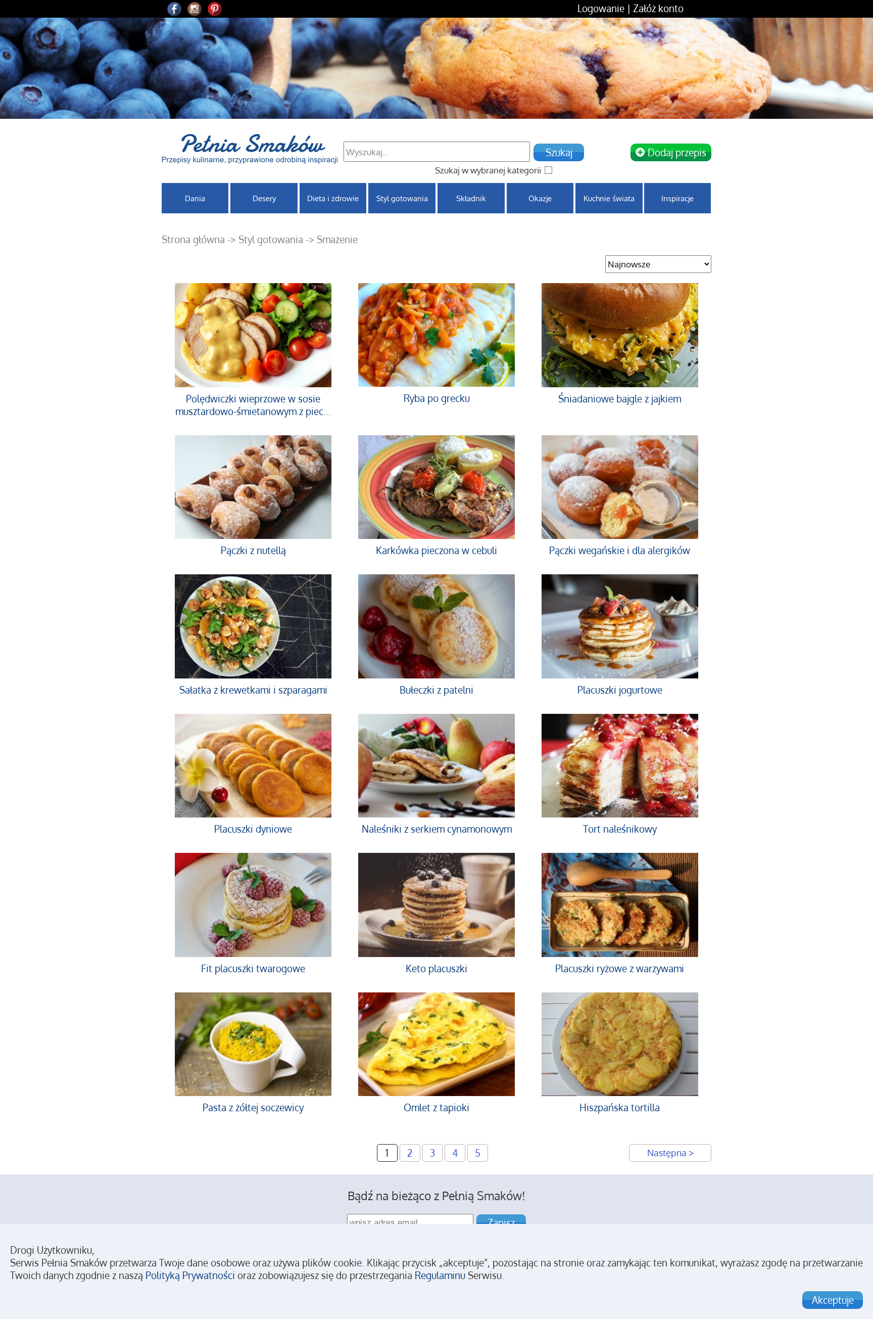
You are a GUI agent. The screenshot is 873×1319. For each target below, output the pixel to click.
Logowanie (600, 8)
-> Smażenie (332, 239)
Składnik (471, 198)
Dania (195, 198)
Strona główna (193, 239)
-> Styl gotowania (266, 239)
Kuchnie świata (609, 198)
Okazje (540, 198)
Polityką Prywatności (190, 1275)
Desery (264, 198)
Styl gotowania (402, 198)
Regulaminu (440, 1275)
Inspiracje (677, 198)
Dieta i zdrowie (333, 198)
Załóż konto (658, 8)
